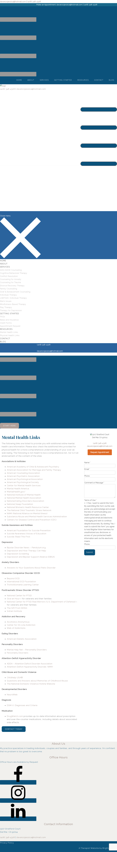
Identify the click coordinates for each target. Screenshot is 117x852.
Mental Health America (18, 488)
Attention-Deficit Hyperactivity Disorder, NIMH (30, 667)
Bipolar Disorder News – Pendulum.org (26, 547)
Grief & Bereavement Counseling (15, 292)
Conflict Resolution (9, 276)
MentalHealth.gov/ (16, 492)
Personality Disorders (17, 653)
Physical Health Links (10, 335)
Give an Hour (13, 598)
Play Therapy (6, 307)
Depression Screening (18, 554)
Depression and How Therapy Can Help (26, 550)
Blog (111, 80)
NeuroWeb (12, 694)
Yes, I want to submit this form (101, 503)
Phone (87, 476)
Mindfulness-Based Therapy (13, 304)
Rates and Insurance (9, 320)
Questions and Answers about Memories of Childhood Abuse (37, 681)
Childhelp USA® (15, 677)
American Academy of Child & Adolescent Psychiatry (33, 467)
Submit (89, 552)
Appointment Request (10, 326)
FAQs (2, 317)
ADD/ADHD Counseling (11, 270)
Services (44, 80)
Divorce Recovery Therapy (12, 286)
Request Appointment (99, 452)
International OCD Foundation (21, 581)
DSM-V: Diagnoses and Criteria (22, 705)
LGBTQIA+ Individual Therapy (13, 298)
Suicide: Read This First (18, 537)
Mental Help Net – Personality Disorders (27, 650)
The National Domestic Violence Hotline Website (31, 684)
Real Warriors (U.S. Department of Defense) (53, 602)
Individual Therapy (8, 295)
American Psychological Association (25, 479)
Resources (83, 80)
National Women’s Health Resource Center (28, 507)
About (30, 80)
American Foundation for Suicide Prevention (29, 530)
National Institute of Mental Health (24, 495)
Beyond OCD (13, 578)
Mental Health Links (9, 332)
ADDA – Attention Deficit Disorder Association (29, 664)
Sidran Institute (14, 611)
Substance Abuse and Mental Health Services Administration (37, 516)
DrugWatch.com (15, 716)
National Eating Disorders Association (25, 501)
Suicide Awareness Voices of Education (26, 533)
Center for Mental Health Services (24, 485)
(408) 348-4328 (7, 89)
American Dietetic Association (22, 639)
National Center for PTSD (19, 595)
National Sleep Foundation (20, 504)
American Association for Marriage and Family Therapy (34, 470)
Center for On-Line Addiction (21, 625)
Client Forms (6, 323)
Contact (98, 80)
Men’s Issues (6, 301)
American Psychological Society (23, 482)
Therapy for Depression (11, 310)
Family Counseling (8, 289)
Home (19, 80)
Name (87, 462)
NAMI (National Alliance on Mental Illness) (27, 513)
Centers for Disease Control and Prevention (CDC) (32, 520)
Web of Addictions (16, 628)
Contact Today (13, 729)
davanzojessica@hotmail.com (31, 89)
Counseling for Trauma (10, 282)
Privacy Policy (7, 843)
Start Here (9, 426)
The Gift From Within (17, 608)
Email (87, 469)
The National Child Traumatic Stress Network (29, 510)
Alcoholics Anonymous (18, 622)
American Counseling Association (23, 473)
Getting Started (63, 80)
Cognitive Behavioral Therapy (13, 273)
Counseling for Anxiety (10, 279)
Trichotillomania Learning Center (23, 584)
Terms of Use (90, 500)
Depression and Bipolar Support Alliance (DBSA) (31, 557)
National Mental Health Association (24, 498)
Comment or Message (94, 483)
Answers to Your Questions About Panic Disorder (31, 568)
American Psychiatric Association (23, 476)
